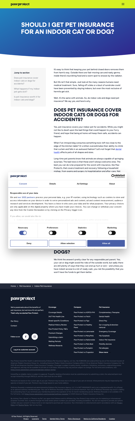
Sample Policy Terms (57, 419)
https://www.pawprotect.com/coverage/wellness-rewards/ (46, 394)
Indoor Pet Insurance (107, 340)
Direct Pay (103, 321)
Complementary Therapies (109, 312)
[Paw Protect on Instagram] (35, 337)
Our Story (14, 321)
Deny (29, 243)
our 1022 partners (26, 197)
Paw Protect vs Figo (81, 321)
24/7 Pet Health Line (56, 316)
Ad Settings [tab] (82, 184)
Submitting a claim (56, 337)
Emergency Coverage (107, 331)
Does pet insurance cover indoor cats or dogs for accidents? (26, 81)
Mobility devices (105, 344)
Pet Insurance (25, 286)
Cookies (112, 419)
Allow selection (68, 243)
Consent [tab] (23, 184)
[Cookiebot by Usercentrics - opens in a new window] (113, 176)
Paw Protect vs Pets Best (83, 344)
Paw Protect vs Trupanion (84, 352)
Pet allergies (104, 348)
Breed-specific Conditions (59, 321)
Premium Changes (55, 333)
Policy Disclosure (74, 419)
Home (13, 286)
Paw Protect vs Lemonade (84, 331)
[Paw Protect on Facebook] (26, 337)
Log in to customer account (24, 350)
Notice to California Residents (95, 419)
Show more (103, 352)
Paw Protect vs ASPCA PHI (84, 312)
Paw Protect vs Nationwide (84, 340)
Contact (14, 326)
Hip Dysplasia (104, 336)
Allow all (106, 243)
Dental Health (104, 316)
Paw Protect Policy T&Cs (58, 329)
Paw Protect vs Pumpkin (83, 348)
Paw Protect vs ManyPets (84, 336)
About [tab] (112, 184)
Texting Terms (23, 405)
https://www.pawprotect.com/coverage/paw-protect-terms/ (33, 370)
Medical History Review (58, 325)
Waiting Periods (55, 341)
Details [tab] (52, 184)
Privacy (26, 419)
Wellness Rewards (55, 346)
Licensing (35, 419)
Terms (44, 419)
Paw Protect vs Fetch (82, 316)
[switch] (52, 233)
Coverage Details (55, 312)
